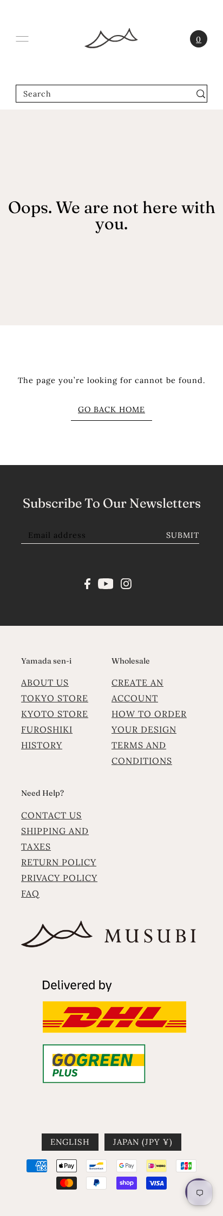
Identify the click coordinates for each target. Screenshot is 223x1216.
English (70, 1142)
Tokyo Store (54, 698)
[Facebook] (87, 582)
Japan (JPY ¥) (143, 1142)
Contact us (51, 815)
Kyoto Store (54, 713)
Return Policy (58, 862)
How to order (149, 713)
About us (45, 682)
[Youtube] (106, 582)
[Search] (200, 93)
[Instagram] (126, 582)
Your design (144, 729)
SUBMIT (182, 535)
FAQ (30, 893)
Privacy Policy (59, 877)
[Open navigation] (22, 38)
